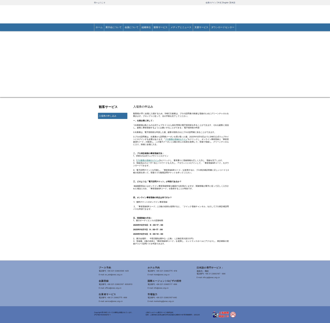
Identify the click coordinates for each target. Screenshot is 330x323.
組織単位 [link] (146, 27)
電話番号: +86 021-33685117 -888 (162, 284)
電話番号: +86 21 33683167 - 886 (211, 274)
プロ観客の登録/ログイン (176, 139)
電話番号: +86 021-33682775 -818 (162, 271)
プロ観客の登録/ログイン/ (148, 160)
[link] (165, 14)
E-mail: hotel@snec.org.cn (159, 274)
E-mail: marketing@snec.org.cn (161, 301)
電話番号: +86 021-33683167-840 (162, 297)
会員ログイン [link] (211, 2)
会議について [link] (132, 27)
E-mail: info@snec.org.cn (158, 288)
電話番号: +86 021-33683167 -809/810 (115, 284)
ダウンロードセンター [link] (222, 27)
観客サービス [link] (161, 27)
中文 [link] (219, 2)
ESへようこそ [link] (99, 2)
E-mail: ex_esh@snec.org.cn (110, 274)
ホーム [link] (99, 27)
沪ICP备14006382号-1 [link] (102, 315)
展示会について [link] (113, 27)
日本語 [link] (232, 2)
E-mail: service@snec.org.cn (111, 301)
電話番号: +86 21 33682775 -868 (113, 297)
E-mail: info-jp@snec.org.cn (208, 277)
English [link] (226, 2)
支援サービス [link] (201, 27)
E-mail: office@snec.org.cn (110, 288)
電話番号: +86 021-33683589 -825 (114, 271)
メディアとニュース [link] (181, 27)
